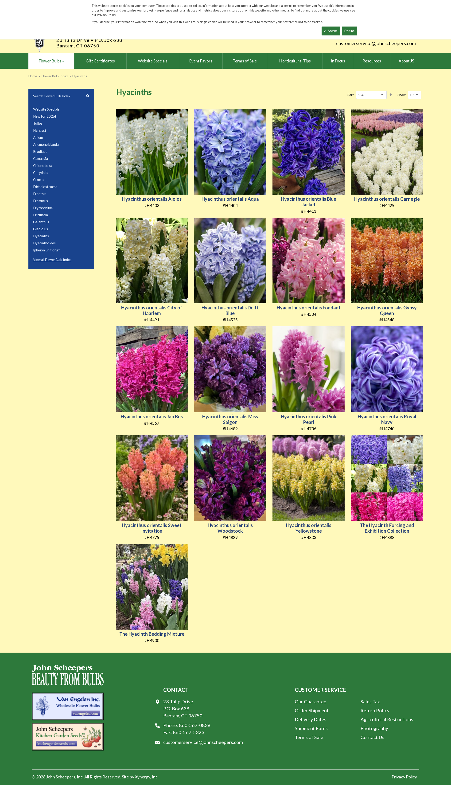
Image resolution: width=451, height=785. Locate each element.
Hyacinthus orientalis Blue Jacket (308, 201)
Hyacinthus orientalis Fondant (309, 307)
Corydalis (40, 172)
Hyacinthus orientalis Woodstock (230, 528)
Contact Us (372, 737)
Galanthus (41, 222)
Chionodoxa (42, 165)
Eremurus (40, 201)
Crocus (38, 179)
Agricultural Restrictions (387, 719)
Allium (38, 137)
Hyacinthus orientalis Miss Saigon (230, 419)
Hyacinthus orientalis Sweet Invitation (152, 528)
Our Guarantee (310, 701)
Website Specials (46, 109)
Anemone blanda (46, 144)
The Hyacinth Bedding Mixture (151, 634)
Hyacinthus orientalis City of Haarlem (151, 310)
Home (32, 76)
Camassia (40, 158)
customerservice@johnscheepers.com (376, 43)
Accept (332, 31)
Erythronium (43, 208)
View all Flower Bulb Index (52, 260)
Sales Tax (370, 701)
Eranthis (39, 194)
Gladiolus (40, 229)
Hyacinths (41, 236)
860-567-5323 (188, 732)
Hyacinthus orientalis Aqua (230, 199)
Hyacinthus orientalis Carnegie (387, 199)
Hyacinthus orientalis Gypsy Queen (387, 310)
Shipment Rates (311, 728)
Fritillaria (40, 215)
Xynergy (142, 776)
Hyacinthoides (44, 243)
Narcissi (39, 130)
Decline (349, 31)
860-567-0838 (194, 725)
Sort (350, 95)
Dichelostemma (45, 187)
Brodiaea (40, 151)
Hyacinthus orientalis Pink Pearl (308, 419)
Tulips (38, 123)
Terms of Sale (309, 737)
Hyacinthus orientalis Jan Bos (152, 416)
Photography (374, 728)
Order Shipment (312, 710)
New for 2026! (44, 116)
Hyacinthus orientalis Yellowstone (308, 528)
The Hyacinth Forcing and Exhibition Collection (387, 528)
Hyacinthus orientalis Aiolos (152, 199)
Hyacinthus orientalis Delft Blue (230, 310)
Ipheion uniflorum (46, 250)
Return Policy (375, 710)
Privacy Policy (404, 776)
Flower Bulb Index (55, 76)
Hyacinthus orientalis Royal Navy (387, 419)
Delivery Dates (310, 719)
